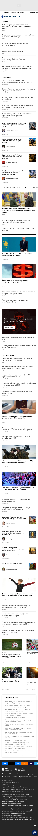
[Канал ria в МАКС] (5, 763)
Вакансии (5, 784)
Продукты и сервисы (25, 777)
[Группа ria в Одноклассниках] (24, 763)
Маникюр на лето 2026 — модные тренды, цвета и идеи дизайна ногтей (18, 728)
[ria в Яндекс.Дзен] (11, 763)
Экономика (20, 774)
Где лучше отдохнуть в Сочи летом (15, 717)
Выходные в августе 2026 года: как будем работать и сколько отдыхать (17, 710)
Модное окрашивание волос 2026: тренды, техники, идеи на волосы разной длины (18, 706)
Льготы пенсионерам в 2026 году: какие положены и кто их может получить (17, 743)
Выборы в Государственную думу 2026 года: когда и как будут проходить (18, 702)
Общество (12, 774)
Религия (29, 680)
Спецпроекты (6, 777)
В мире (28, 774)
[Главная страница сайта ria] (10, 16)
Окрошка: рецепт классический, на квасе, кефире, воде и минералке (18, 720)
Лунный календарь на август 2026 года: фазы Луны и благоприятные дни (19, 714)
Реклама (14, 777)
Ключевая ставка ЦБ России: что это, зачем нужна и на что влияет (18, 733)
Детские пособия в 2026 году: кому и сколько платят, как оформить (19, 751)
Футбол (4, 652)
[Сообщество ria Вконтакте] (18, 763)
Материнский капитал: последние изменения (18, 755)
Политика (4, 774)
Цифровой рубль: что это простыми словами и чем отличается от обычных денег (19, 747)
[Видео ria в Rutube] (31, 763)
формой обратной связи (18, 813)
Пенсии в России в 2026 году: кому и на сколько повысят (19, 737)
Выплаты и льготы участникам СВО (16, 740)
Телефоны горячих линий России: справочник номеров (19, 724)
